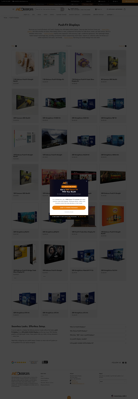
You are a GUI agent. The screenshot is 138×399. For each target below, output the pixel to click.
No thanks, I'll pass (69, 211)
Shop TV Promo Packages (69, 207)
